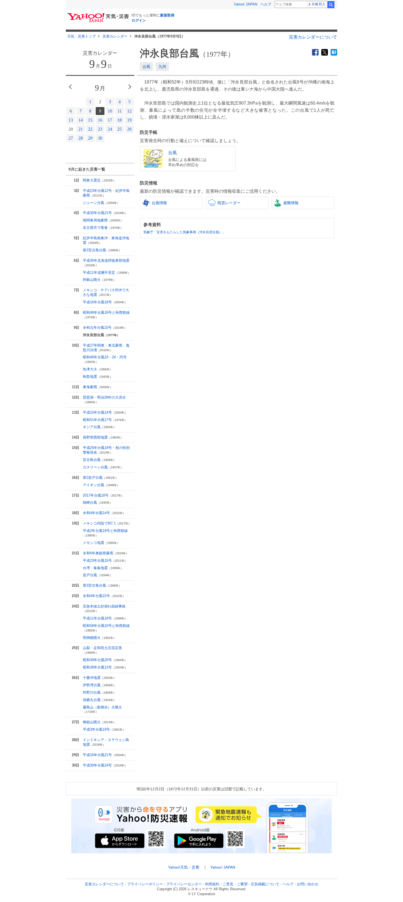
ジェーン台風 (101, 203)
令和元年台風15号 (105, 327)
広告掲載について (265, 884)
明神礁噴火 (99, 638)
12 (129, 111)
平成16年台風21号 (105, 755)
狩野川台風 (99, 692)
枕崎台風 (98, 502)
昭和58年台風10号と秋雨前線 (106, 628)
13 (71, 120)
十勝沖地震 (99, 678)
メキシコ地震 (101, 543)
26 (129, 129)
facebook (315, 52)
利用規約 (212, 884)
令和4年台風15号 (104, 596)
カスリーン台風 (103, 467)
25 (119, 129)
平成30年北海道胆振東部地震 (106, 262)
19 (129, 120)
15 (90, 120)
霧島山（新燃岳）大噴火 (102, 709)
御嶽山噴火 (99, 722)
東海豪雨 (98, 387)
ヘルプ (265, 4)
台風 (146, 66)
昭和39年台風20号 (105, 660)
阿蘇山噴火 (99, 280)
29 (90, 138)
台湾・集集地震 (103, 568)
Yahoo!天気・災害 (183, 867)
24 (110, 129)
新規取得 (167, 15)
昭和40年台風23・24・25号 (105, 359)
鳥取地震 (98, 376)
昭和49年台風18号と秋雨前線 (106, 314)
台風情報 (159, 203)
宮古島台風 (99, 460)
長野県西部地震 (103, 437)
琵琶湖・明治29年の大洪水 (104, 399)
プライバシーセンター (184, 884)
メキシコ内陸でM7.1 (107, 523)
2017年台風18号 (103, 495)
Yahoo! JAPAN (245, 4)
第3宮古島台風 (102, 585)
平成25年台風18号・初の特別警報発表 (106, 450)
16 (100, 120)
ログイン (139, 20)
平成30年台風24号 (105, 765)
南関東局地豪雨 (103, 220)
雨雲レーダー (228, 203)
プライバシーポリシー (145, 884)
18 (119, 120)
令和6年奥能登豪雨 (106, 553)
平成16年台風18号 (105, 302)
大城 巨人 (318, 4)
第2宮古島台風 (102, 250)
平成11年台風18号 (105, 618)
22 (90, 129)
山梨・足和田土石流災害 (102, 650)
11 (120, 111)
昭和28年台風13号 (105, 667)
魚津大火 (98, 369)
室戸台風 (98, 575)
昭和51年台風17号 (105, 420)
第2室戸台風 (100, 478)
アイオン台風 (101, 485)
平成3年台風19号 (104, 729)
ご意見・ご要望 (235, 884)
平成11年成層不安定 (107, 272)
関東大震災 (99, 180)
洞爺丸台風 (99, 700)
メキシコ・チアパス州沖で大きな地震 (106, 292)
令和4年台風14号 (104, 513)
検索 (330, 4)
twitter (324, 52)
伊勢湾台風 (99, 685)
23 (100, 129)
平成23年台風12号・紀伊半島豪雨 (106, 193)
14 (80, 120)
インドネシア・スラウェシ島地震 (106, 742)
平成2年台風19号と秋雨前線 (105, 533)
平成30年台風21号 (105, 213)
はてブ (334, 52)
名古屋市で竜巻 (103, 228)
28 (80, 138)
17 (110, 120)
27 (71, 138)
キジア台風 (99, 427)
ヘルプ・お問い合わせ (300, 884)
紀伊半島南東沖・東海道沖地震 (106, 240)
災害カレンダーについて (313, 37)
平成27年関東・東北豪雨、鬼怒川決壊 (106, 347)
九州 (162, 66)
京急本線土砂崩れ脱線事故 (104, 608)
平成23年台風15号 (105, 560)
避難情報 (291, 203)
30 (100, 138)
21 (80, 129)
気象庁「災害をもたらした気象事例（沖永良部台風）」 (184, 232)
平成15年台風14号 (105, 412)
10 (110, 111)
